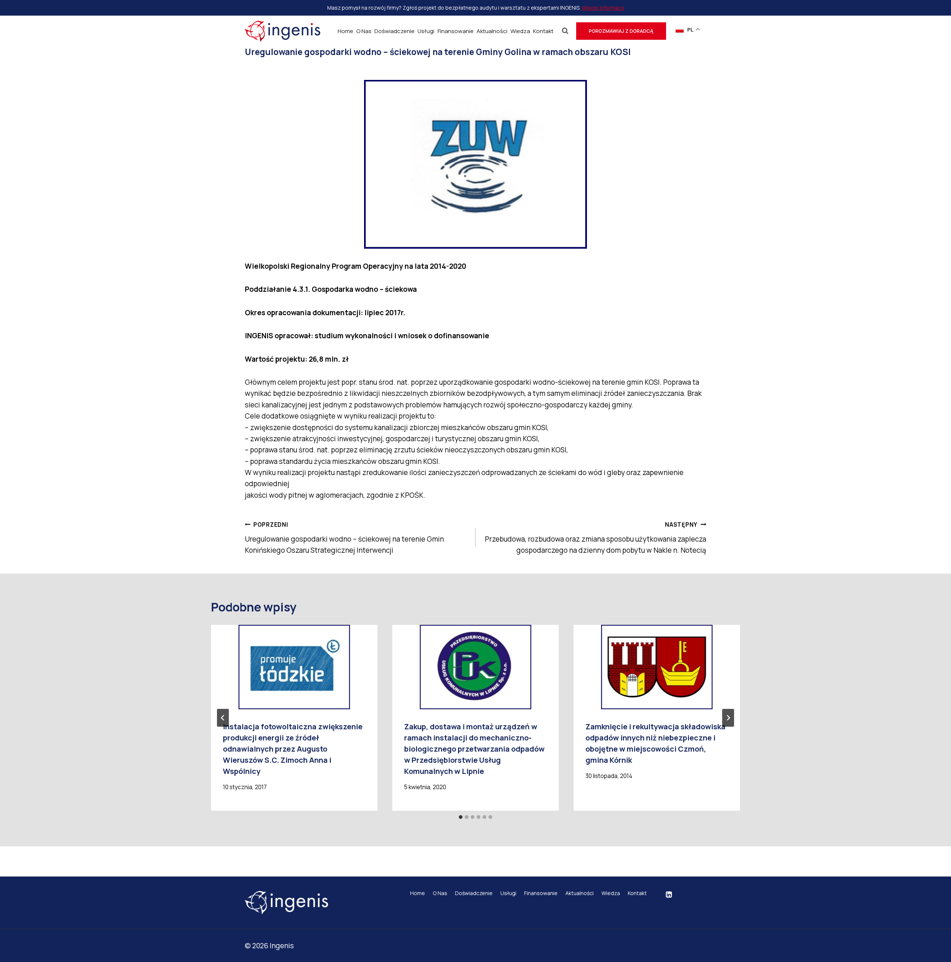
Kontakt (543, 31)
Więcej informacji (603, 7)
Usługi (426, 31)
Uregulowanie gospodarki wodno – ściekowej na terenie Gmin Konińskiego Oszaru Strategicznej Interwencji (344, 538)
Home (345, 31)
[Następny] (728, 718)
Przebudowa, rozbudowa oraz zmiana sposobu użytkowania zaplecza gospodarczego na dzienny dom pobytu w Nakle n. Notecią (595, 538)
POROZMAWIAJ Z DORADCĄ (621, 31)
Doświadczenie (394, 31)
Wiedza (520, 31)
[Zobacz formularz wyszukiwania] (565, 31)
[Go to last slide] (223, 718)
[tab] (460, 817)
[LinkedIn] (669, 895)
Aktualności (492, 31)
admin (269, 68)
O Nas (363, 31)
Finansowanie (456, 31)
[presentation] (294, 667)
